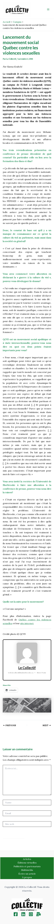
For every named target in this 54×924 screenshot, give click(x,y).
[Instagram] (31, 914)
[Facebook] (15, 914)
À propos (27, 877)
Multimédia (27, 870)
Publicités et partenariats (27, 866)
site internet (27, 623)
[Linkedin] (23, 914)
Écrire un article (27, 873)
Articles (27, 859)
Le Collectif (27, 668)
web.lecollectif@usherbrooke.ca (20, 673)
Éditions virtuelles (27, 862)
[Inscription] (38, 914)
